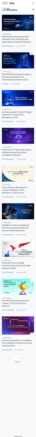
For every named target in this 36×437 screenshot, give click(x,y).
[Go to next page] (19, 358)
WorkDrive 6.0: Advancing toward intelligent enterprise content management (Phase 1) (16, 152)
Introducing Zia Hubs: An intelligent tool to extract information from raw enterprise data (17, 343)
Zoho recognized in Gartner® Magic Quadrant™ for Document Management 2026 (17, 114)
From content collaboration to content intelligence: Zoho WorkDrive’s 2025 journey (14, 190)
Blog (12, 3)
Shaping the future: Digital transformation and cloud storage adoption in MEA (16, 265)
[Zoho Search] (33, 3)
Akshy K (6, 83)
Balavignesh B (8, 350)
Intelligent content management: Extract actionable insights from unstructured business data (16, 228)
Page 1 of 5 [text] (18, 361)
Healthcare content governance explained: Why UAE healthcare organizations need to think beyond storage (17, 39)
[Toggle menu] (33, 9)
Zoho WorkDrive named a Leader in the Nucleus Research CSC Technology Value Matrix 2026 (16, 77)
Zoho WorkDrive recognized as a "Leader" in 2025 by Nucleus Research (15, 303)
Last (23, 358)
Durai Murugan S (9, 46)
